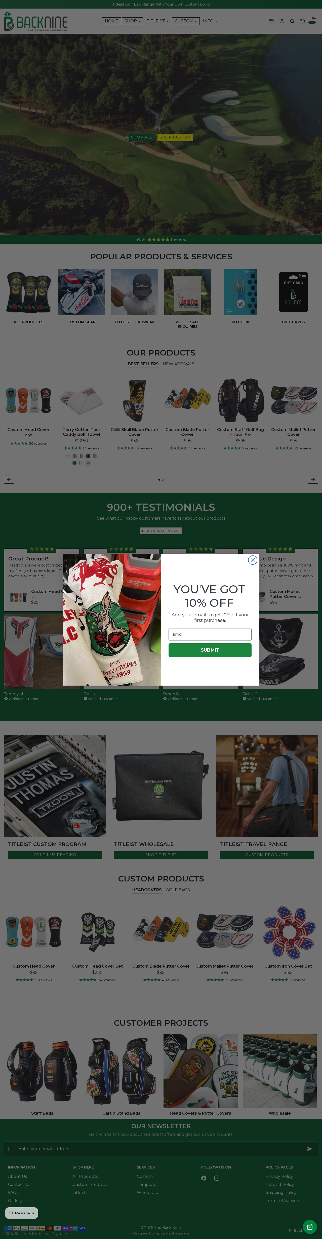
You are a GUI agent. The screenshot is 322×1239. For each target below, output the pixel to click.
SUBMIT (210, 650)
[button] (310, 1227)
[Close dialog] (252, 560)
